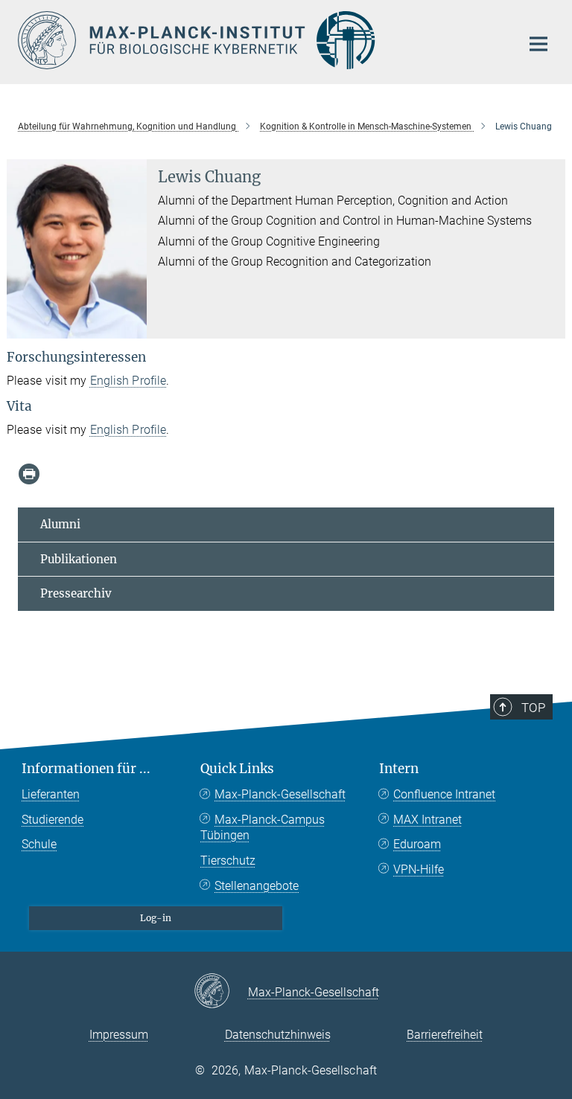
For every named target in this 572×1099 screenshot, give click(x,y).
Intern (399, 768)
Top (533, 707)
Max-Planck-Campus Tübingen (262, 828)
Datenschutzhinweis (278, 1035)
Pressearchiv (76, 593)
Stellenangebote (256, 886)
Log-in (155, 917)
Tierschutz (227, 860)
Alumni (60, 524)
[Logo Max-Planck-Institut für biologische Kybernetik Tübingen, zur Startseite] (260, 40)
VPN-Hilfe (418, 869)
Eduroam (417, 844)
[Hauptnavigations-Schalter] (538, 44)
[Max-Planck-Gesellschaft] (221, 992)
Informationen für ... (86, 768)
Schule (39, 844)
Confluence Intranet (444, 794)
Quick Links (237, 768)
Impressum (118, 1035)
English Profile (128, 381)
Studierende (52, 820)
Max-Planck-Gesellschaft (280, 794)
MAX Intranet (427, 820)
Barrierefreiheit (445, 1035)
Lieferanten (51, 794)
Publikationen (78, 559)
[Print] (29, 474)
